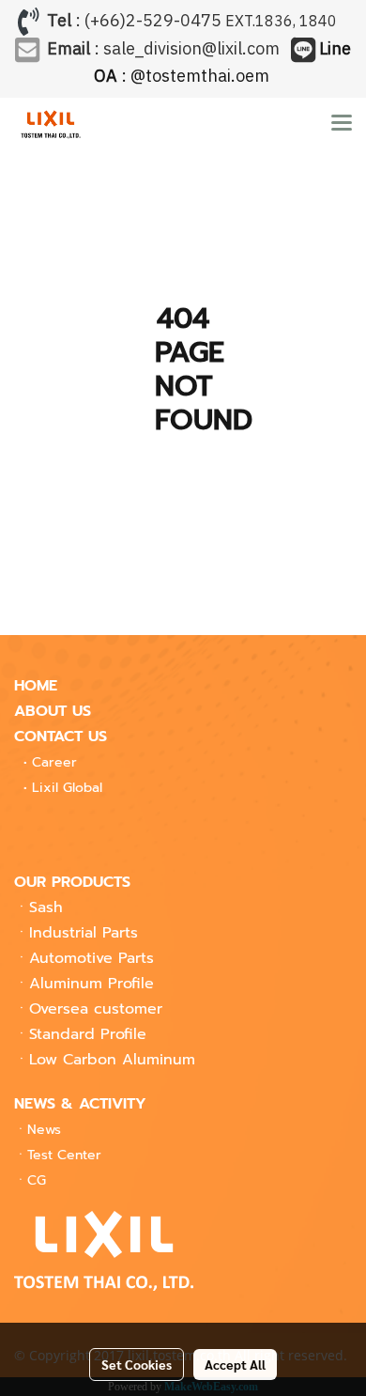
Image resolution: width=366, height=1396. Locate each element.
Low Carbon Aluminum (112, 1059)
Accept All (235, 1364)
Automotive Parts (91, 958)
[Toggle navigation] (341, 124)
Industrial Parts (83, 933)
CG (36, 1180)
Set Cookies (136, 1364)
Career (54, 762)
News (44, 1130)
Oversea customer (95, 1009)
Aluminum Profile (91, 983)
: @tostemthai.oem (223, 63)
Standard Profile (87, 1034)
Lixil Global (67, 788)
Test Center (64, 1155)
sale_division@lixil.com (191, 50)
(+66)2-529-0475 (152, 22)
